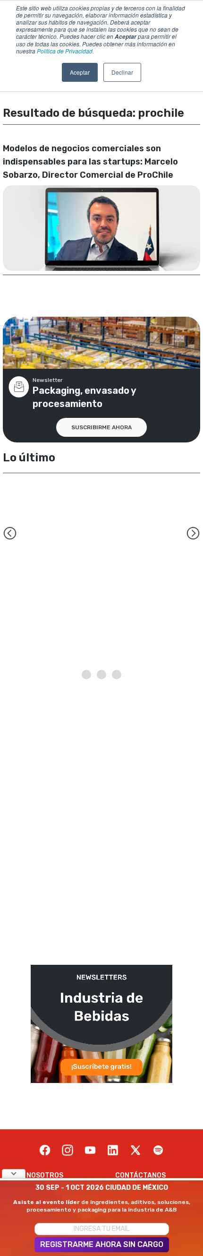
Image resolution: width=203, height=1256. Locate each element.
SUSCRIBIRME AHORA (101, 427)
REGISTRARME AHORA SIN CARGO (101, 1244)
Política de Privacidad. (65, 51)
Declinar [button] (122, 72)
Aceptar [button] (80, 72)
